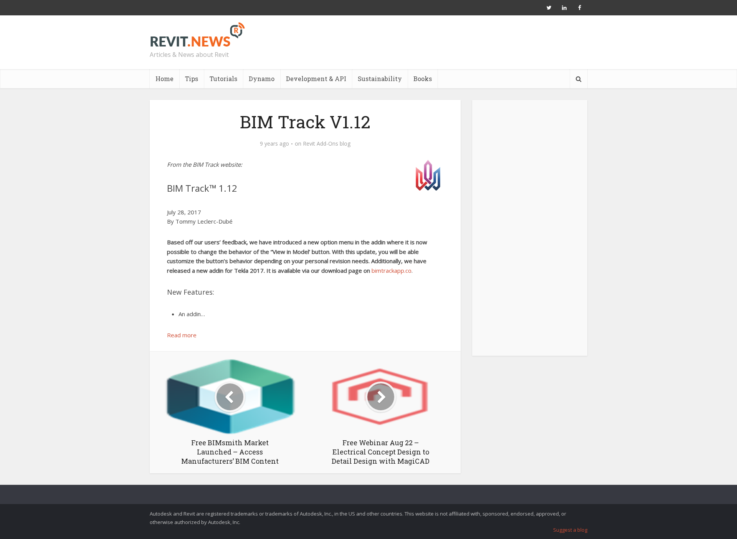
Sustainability (380, 79)
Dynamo (261, 79)
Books (422, 79)
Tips (191, 79)
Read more (182, 335)
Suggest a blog (570, 529)
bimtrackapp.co (391, 270)
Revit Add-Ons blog (326, 143)
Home (164, 79)
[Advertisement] (529, 232)
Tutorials (223, 79)
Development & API (316, 79)
